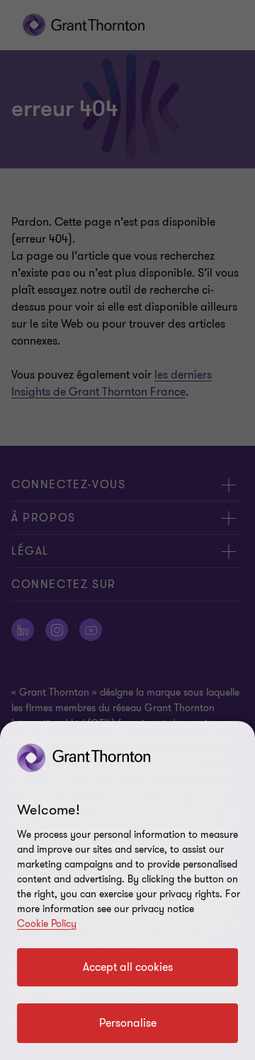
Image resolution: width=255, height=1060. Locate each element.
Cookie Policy (46, 924)
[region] (127, 890)
